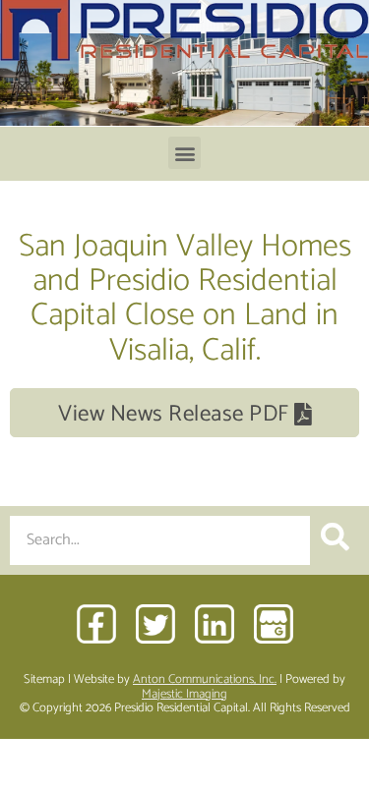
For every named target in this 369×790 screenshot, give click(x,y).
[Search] (334, 540)
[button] (184, 153)
